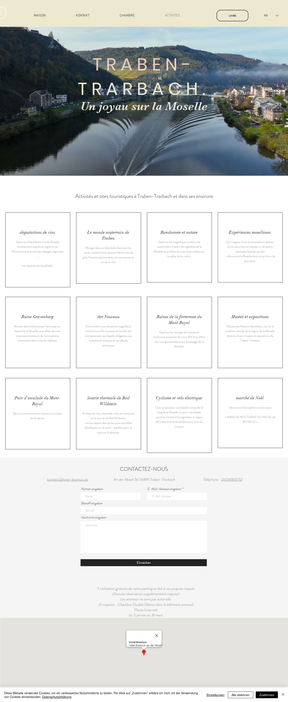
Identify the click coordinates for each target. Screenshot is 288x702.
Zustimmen (266, 695)
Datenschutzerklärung (56, 697)
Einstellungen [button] (216, 695)
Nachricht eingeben (93, 517)
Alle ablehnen (240, 695)
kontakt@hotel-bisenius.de (67, 479)
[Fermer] (282, 695)
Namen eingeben (92, 489)
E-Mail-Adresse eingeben (164, 489)
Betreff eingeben (91, 503)
